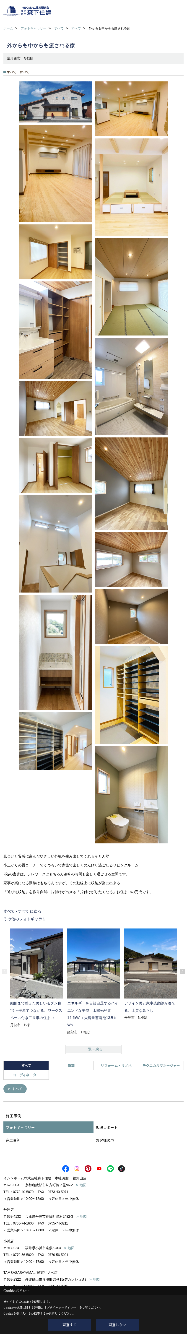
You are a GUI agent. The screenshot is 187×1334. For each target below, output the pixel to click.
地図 (83, 1185)
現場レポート (107, 1127)
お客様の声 (105, 1140)
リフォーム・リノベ (116, 1065)
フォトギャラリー (20, 1127)
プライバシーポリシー (61, 1307)
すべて (17, 1089)
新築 (71, 1065)
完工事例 (13, 1140)
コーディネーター (26, 1074)
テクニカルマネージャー (161, 1065)
